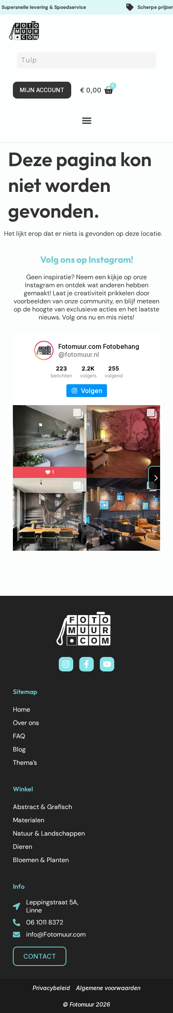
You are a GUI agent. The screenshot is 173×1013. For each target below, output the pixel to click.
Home (21, 709)
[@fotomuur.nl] (44, 350)
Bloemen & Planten (41, 860)
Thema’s (25, 762)
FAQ (19, 736)
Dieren (22, 846)
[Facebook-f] (86, 664)
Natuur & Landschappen (49, 833)
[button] (86, 120)
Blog (19, 749)
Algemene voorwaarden (108, 987)
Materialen (28, 820)
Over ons (26, 723)
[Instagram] (66, 664)
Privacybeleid (51, 987)
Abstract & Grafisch (42, 807)
